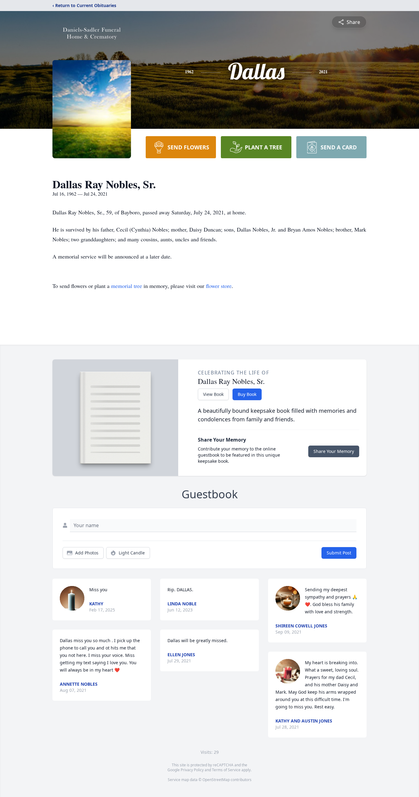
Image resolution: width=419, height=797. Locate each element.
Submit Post (339, 553)
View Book (213, 394)
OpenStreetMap (216, 779)
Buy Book (247, 394)
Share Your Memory (333, 451)
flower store (219, 285)
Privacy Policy (192, 769)
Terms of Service (226, 769)
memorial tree (126, 285)
